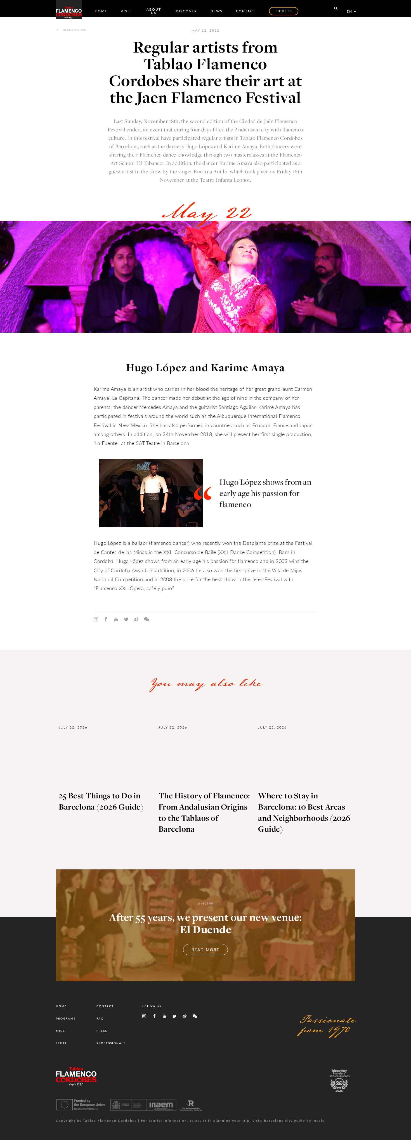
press (101, 1031)
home (101, 11)
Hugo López (199, 146)
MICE (60, 1031)
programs (65, 1018)
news (217, 11)
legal (61, 1043)
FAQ (100, 1018)
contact (246, 11)
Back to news (74, 30)
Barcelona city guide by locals (294, 1120)
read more (205, 949)
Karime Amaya (235, 163)
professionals (111, 1043)
